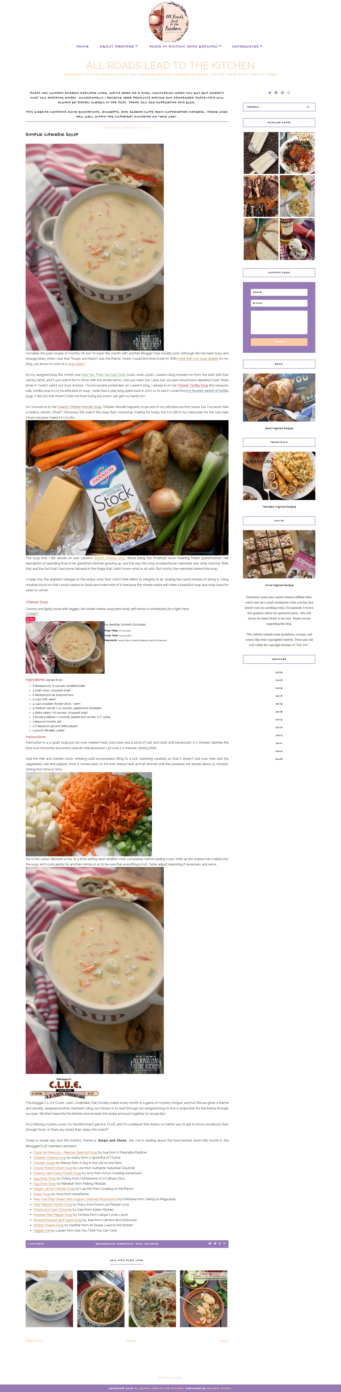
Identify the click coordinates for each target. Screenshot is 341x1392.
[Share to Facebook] (210, 1244)
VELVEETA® (151, 1244)
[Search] (308, 107)
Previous (34, 1341)
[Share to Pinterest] (224, 1244)
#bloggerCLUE (105, 1244)
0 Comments (36, 1244)
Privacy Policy (170, 1377)
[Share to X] (215, 1244)
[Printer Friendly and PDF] (127, 614)
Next (224, 1341)
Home (82, 46)
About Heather (117, 46)
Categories (245, 46)
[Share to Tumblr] (220, 1244)
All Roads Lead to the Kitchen (170, 65)
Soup (139, 1244)
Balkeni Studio (219, 1388)
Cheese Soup (125, 1244)
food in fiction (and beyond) (183, 46)
